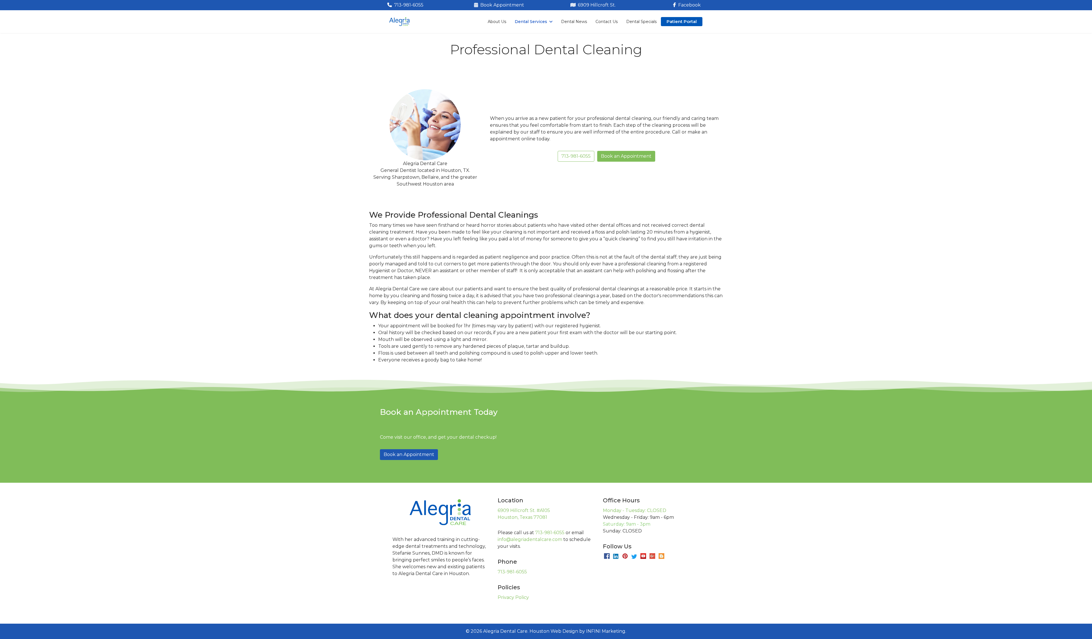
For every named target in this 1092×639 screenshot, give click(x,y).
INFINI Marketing (605, 631)
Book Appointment (501, 5)
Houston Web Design (554, 631)
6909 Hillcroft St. (596, 5)
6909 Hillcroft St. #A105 (524, 510)
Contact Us (606, 21)
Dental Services (531, 21)
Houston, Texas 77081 (522, 517)
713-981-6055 (408, 5)
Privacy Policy (513, 597)
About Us (497, 21)
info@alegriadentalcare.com (530, 539)
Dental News (574, 21)
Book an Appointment (626, 156)
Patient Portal (682, 21)
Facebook (689, 5)
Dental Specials (641, 21)
